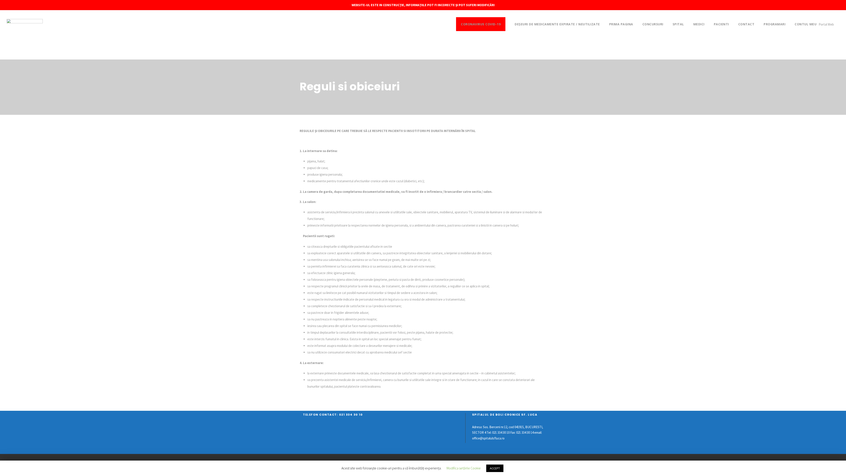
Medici (699, 24)
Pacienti (721, 24)
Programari (774, 24)
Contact (746, 24)
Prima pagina (621, 24)
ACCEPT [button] (495, 468)
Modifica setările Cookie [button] (464, 468)
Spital (678, 24)
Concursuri (652, 24)
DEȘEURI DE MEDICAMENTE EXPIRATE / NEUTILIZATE (557, 24)
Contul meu (805, 24)
